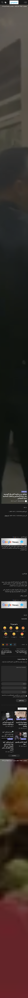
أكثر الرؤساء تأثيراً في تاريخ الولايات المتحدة (7, 723)
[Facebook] (14, 644)
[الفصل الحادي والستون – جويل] (21, 735)
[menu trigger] (25, 2)
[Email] (3, 644)
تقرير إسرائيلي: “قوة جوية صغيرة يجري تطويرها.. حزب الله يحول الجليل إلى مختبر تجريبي (7, 746)
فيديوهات (7, 515)
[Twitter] (10, 644)
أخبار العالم (24, 491)
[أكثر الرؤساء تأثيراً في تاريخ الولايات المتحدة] (7, 716)
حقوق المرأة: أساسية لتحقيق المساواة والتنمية (21, 724)
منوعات (18, 719)
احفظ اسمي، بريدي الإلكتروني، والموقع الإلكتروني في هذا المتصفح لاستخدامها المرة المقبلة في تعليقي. (13, 696)
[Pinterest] (7, 644)
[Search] (2, 2)
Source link (24, 618)
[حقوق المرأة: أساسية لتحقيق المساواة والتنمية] (21, 716)
